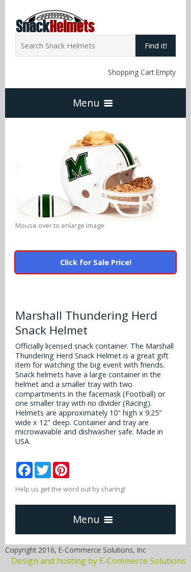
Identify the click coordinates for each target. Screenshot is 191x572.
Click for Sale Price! (95, 262)
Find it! (156, 45)
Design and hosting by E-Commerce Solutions (98, 560)
